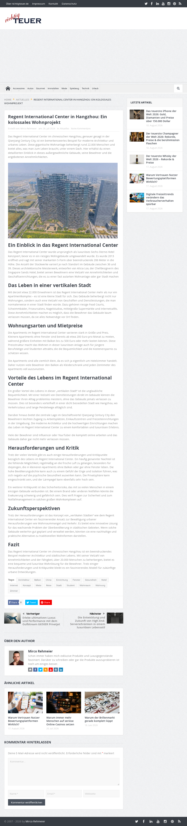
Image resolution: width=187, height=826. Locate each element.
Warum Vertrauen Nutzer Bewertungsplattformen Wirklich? (24, 721)
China (48, 580)
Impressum (38, 3)
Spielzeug (74, 88)
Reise (48, 585)
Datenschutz (69, 3)
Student (71, 585)
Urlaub (95, 88)
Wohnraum (85, 585)
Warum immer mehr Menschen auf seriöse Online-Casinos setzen (60, 721)
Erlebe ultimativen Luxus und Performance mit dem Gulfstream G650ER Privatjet (41, 621)
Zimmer (14, 591)
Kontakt (53, 3)
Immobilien (53, 88)
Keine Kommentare (81, 128)
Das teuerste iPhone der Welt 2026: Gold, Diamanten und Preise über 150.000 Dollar (161, 116)
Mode (64, 88)
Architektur (23, 580)
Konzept (27, 585)
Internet (14, 585)
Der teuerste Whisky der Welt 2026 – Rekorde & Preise (161, 159)
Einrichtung (62, 580)
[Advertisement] (93, 56)
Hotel (104, 580)
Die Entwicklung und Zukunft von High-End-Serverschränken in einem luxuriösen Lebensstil (87, 622)
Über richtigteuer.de (17, 3)
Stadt (59, 585)
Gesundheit (90, 580)
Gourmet (40, 88)
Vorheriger (33, 613)
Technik (85, 88)
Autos (30, 88)
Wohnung (100, 585)
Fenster (76, 580)
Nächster (95, 613)
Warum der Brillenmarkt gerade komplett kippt (100, 719)
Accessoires (19, 88)
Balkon (37, 580)
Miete (38, 585)
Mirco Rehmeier (28, 128)
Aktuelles (64, 128)
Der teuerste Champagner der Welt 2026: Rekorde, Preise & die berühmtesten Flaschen (163, 138)
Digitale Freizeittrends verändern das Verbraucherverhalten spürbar (160, 199)
